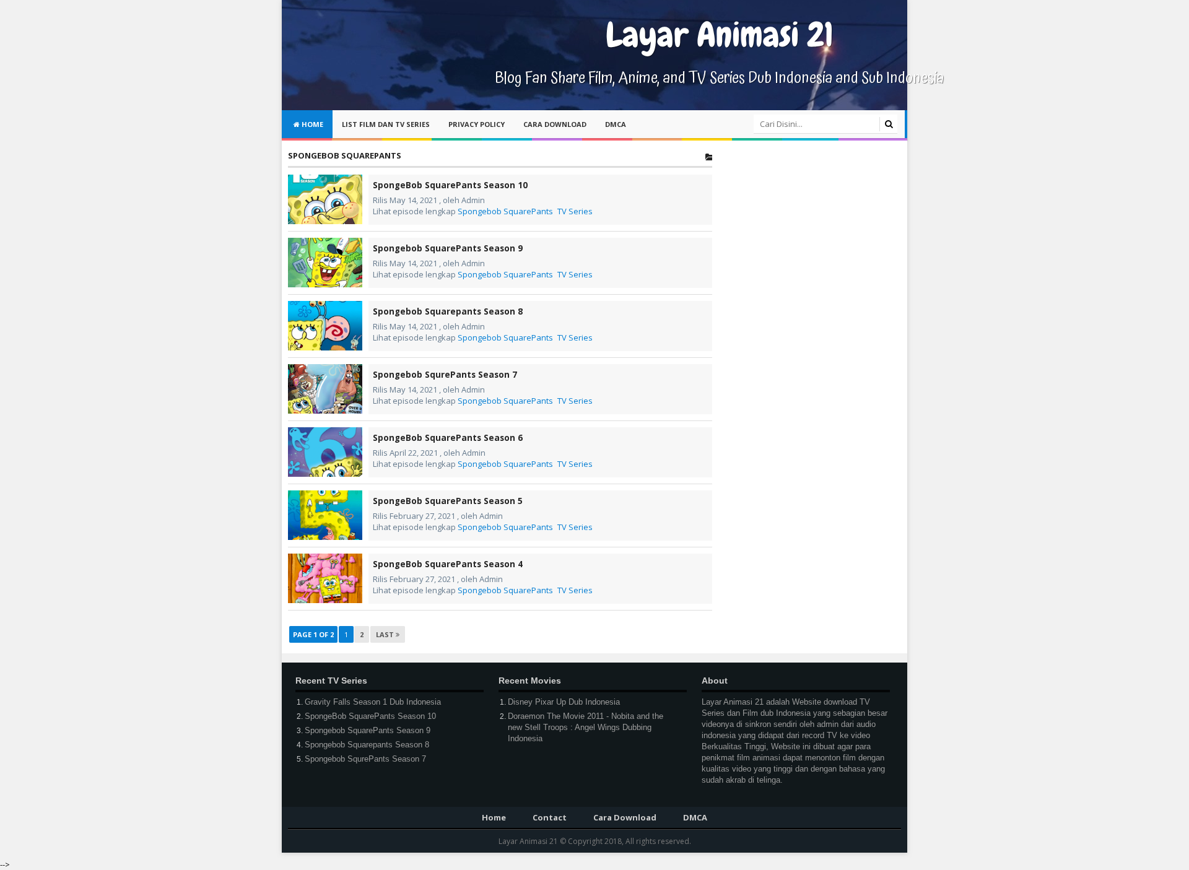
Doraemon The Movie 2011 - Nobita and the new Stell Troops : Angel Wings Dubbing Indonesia (585, 727)
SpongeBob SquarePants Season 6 (448, 437)
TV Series (575, 211)
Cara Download (554, 124)
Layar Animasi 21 (529, 841)
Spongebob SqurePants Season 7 (445, 374)
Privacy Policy (476, 124)
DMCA (615, 124)
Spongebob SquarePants (505, 211)
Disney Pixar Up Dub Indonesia (564, 702)
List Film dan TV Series (386, 124)
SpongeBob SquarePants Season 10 (450, 185)
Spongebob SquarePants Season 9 (448, 248)
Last (386, 634)
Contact (550, 817)
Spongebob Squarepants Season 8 (448, 311)
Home (311, 124)
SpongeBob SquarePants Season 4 (448, 564)
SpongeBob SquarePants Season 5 (448, 501)
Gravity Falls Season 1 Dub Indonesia (373, 702)
